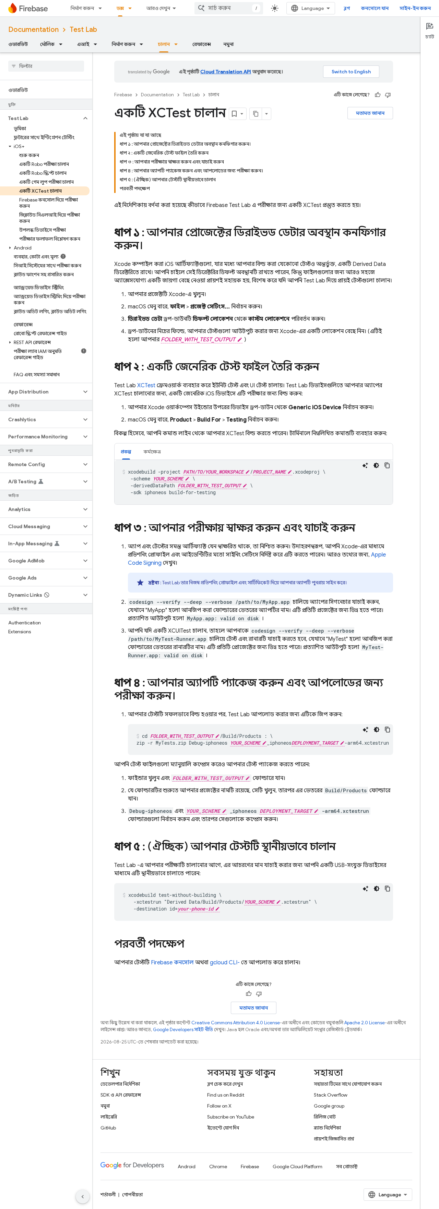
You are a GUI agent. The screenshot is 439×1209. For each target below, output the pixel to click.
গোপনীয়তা (132, 1194)
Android (186, 1166)
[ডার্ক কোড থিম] (376, 465)
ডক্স (120, 8)
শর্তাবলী (108, 1194)
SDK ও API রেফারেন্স (120, 1095)
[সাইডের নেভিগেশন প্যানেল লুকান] (83, 1197)
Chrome (218, 1166)
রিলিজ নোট (325, 1117)
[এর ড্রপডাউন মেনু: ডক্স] (132, 8)
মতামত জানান (370, 113)
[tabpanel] (254, 482)
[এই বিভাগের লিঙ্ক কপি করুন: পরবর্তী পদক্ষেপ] (191, 945)
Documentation (33, 29)
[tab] (126, 451)
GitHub (108, 1128)
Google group (329, 1106)
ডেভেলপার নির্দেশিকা (120, 1084)
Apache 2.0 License (364, 1023)
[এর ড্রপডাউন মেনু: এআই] (97, 44)
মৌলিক (47, 44)
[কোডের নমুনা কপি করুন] (387, 465)
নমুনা (228, 44)
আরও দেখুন (158, 8)
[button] (40, 118)
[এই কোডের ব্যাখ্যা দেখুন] (365, 465)
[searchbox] (46, 66)
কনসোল (172, 962)
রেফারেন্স (201, 44)
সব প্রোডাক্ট (347, 1166)
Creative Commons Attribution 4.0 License (235, 1023)
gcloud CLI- (225, 962)
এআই (83, 44)
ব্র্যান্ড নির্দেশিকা (327, 1128)
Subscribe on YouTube (230, 1117)
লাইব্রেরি (108, 1117)
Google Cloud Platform (297, 1166)
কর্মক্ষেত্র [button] (152, 452)
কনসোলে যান (375, 8)
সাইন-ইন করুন (415, 8)
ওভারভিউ (18, 44)
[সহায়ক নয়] (388, 95)
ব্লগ (347, 8)
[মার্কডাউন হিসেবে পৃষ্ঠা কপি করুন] (256, 114)
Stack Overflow (330, 1095)
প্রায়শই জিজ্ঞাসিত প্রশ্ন (334, 1139)
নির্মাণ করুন (82, 8)
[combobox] (228, 8)
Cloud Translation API (225, 72)
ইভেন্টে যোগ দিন (223, 1128)
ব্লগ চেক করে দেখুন (225, 1084)
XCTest (146, 385)
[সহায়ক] (377, 95)
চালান (164, 44)
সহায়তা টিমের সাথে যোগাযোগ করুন (348, 1084)
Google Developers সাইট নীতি (183, 1030)
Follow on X (219, 1106)
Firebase (123, 95)
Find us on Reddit (225, 1095)
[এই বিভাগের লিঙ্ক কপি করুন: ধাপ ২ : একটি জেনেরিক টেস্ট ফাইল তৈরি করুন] (326, 368)
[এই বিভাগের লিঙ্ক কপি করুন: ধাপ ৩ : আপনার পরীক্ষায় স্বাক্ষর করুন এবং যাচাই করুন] (362, 529)
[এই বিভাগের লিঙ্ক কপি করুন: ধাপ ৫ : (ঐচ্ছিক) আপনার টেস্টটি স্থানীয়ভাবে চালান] (342, 847)
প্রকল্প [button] (126, 452)
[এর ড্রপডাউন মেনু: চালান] (178, 44)
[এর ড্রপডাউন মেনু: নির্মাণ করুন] (102, 8)
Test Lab (83, 29)
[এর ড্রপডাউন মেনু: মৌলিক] (63, 44)
